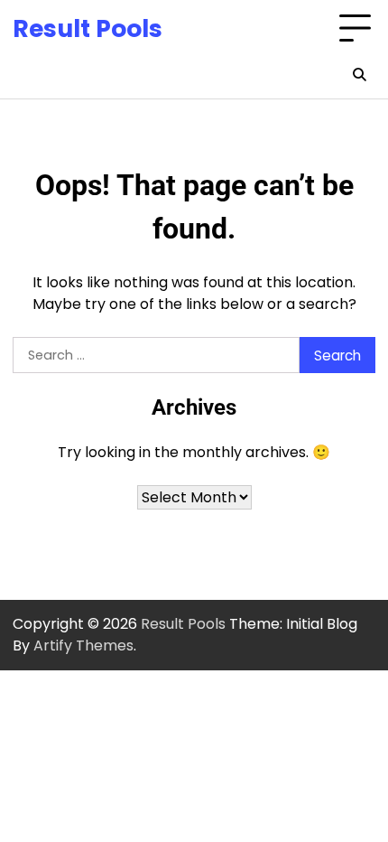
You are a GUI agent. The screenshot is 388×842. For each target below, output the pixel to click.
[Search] (359, 75)
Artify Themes (83, 645)
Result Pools (87, 28)
